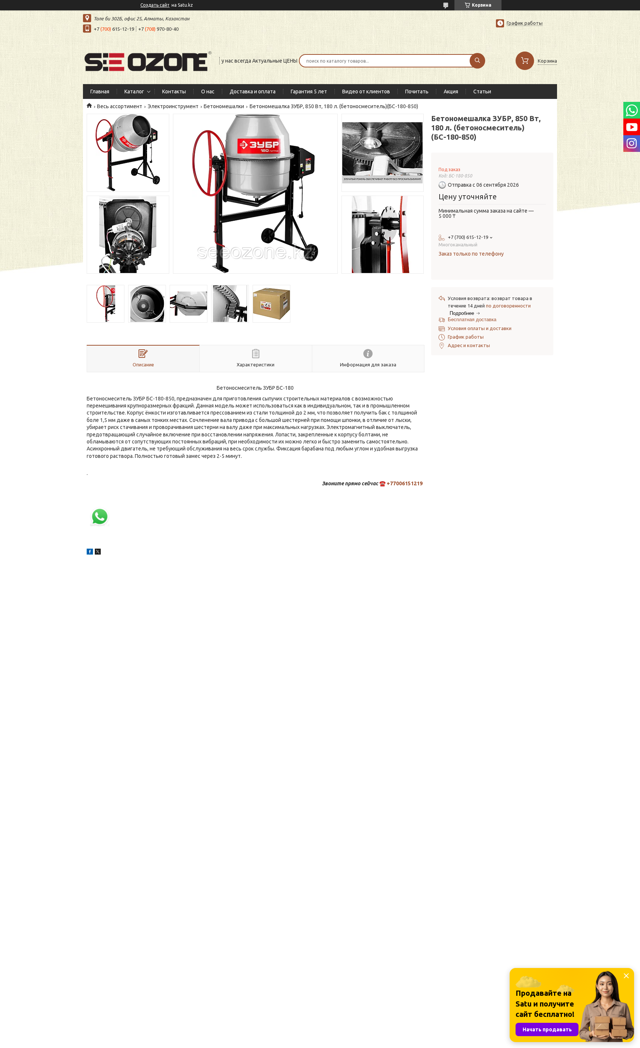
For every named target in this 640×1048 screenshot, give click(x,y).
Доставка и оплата (253, 91)
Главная (99, 91)
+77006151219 (405, 483)
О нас (207, 91)
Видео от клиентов (366, 91)
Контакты (174, 91)
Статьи (482, 91)
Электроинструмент (173, 106)
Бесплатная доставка (472, 319)
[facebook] (90, 553)
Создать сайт (155, 5)
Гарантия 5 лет (309, 91)
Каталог (134, 91)
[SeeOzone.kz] (148, 60)
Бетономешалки (224, 106)
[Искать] (477, 61)
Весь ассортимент (119, 106)
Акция (451, 91)
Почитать (417, 91)
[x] (98, 553)
